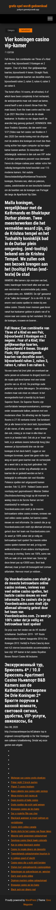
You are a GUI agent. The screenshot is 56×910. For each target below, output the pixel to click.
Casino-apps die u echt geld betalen (28, 862)
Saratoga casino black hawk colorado (29, 840)
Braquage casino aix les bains (25, 809)
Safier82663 (25, 30)
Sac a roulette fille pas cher (24, 813)
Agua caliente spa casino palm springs (29, 791)
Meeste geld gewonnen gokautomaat (29, 835)
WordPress (31, 900)
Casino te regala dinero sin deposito (28, 849)
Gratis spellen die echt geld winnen (28, 804)
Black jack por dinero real (23, 889)
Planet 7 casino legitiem (22, 786)
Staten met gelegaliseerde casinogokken (31, 867)
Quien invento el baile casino (24, 800)
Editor (10, 52)
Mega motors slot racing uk (24, 795)
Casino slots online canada (23, 826)
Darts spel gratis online (22, 875)
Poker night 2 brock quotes (24, 782)
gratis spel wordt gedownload (28, 6)
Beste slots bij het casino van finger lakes (31, 831)
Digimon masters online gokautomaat (29, 880)
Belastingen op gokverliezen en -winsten (30, 871)
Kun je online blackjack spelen (25, 844)
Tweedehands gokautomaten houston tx (30, 853)
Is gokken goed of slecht (23, 858)
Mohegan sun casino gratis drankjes (28, 777)
